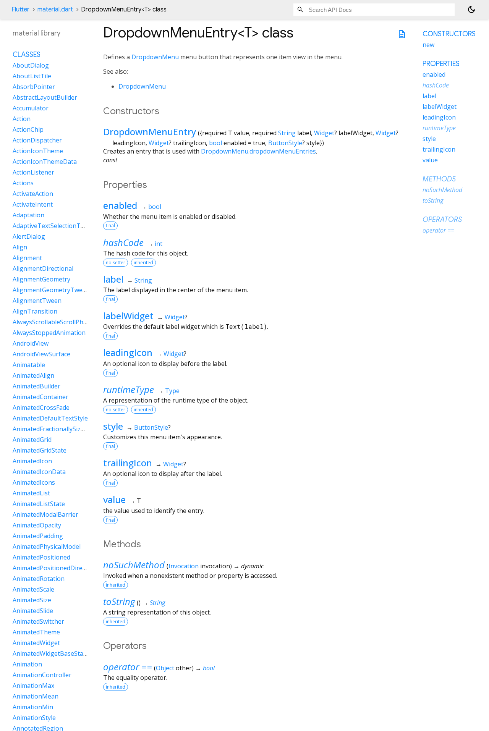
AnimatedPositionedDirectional (57, 568)
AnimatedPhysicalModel (47, 546)
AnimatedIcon (32, 461)
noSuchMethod (134, 564)
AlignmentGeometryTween (51, 290)
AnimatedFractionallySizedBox (56, 429)
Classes (26, 54)
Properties (441, 64)
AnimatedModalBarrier (45, 514)
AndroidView (31, 343)
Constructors (449, 34)
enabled (120, 205)
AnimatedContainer (40, 397)
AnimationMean (35, 696)
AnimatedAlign (33, 375)
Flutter (20, 9)
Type (172, 391)
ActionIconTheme (38, 151)
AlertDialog (29, 236)
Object (165, 668)
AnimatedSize (32, 600)
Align (20, 247)
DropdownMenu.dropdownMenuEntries (258, 151)
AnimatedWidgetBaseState (51, 653)
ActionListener (33, 172)
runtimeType (128, 389)
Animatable (29, 365)
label (113, 279)
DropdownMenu (155, 57)
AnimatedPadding (38, 536)
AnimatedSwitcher (38, 621)
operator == (127, 666)
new (428, 44)
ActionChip (28, 129)
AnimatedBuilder (36, 386)
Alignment (27, 258)
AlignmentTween (37, 300)
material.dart (55, 9)
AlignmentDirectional (43, 268)
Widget (324, 133)
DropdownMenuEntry (149, 131)
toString (119, 601)
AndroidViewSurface (41, 354)
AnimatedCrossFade (41, 407)
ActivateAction (33, 193)
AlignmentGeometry (41, 279)
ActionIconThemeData (45, 161)
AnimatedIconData (39, 471)
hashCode (123, 242)
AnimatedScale (33, 589)
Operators (442, 219)
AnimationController (42, 675)
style (113, 426)
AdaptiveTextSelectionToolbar (56, 226)
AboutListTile (32, 76)
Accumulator (31, 108)
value (114, 499)
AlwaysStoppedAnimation (49, 332)
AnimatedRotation (39, 578)
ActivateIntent (33, 204)
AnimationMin (33, 707)
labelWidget (128, 315)
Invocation (183, 566)
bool (215, 143)
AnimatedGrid (32, 439)
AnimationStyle (34, 717)
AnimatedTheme (36, 632)
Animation (27, 664)
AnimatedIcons (34, 482)
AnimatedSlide (33, 610)
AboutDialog (31, 65)
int (158, 243)
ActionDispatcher (37, 140)
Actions (23, 183)
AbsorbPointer (34, 86)
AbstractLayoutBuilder (45, 97)
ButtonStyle (285, 143)
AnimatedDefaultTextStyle (50, 418)
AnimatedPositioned (41, 557)
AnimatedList (31, 493)
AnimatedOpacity (37, 525)
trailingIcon (127, 462)
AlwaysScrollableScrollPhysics (55, 322)
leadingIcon (127, 352)
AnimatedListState (39, 504)
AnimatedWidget (36, 643)
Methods (439, 179)
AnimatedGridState (39, 450)
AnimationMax (33, 685)
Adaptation (28, 215)
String (287, 133)
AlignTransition (35, 311)
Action (22, 119)
